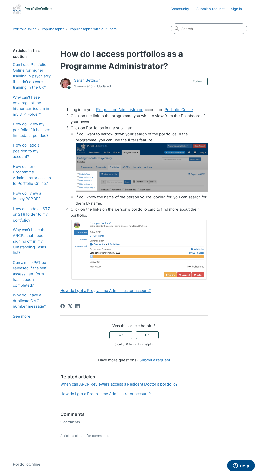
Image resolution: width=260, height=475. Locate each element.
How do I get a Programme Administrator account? (105, 290)
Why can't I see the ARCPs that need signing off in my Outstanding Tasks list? (30, 241)
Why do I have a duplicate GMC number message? (29, 301)
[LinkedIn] (77, 306)
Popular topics (53, 29)
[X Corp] (70, 306)
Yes (120, 335)
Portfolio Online (179, 109)
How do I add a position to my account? (26, 151)
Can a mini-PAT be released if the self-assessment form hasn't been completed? (30, 274)
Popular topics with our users (93, 29)
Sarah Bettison (87, 80)
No (147, 335)
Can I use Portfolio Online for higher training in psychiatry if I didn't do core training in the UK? (32, 76)
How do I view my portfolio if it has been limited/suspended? (33, 130)
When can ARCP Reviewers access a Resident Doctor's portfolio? (119, 384)
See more (21, 316)
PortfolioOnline (25, 29)
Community (179, 9)
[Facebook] (62, 306)
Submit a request (210, 9)
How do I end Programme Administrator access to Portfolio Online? (32, 175)
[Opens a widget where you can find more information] (241, 466)
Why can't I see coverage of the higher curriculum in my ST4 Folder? (31, 106)
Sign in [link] (236, 9)
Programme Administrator (119, 109)
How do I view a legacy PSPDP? (27, 196)
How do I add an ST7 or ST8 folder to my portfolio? (31, 214)
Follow (197, 81)
